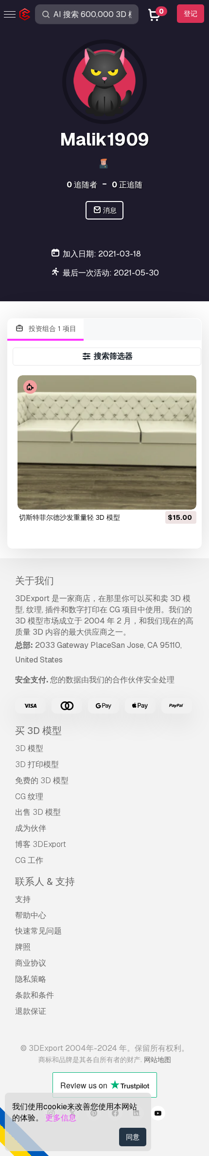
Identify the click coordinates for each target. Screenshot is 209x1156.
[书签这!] (182, 496)
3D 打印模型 (37, 764)
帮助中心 (30, 915)
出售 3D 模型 (38, 812)
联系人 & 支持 (45, 881)
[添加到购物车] (162, 496)
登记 (190, 13)
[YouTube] (158, 1114)
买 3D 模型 (38, 730)
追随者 (82, 185)
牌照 (23, 947)
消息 (109, 210)
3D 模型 (29, 748)
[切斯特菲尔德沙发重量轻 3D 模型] (106, 442)
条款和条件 (34, 995)
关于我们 (34, 580)
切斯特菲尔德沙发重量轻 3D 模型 (69, 517)
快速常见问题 (38, 931)
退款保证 (30, 1011)
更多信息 (60, 1118)
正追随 (127, 185)
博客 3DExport (40, 844)
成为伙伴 (30, 828)
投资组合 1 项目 (51, 328)
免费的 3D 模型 (42, 780)
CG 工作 (29, 860)
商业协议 (30, 963)
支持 (23, 899)
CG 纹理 (29, 796)
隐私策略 (30, 979)
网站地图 (157, 1059)
